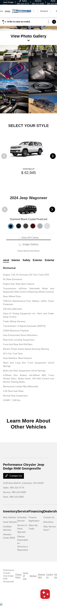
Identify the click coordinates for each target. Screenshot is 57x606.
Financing (35, 511)
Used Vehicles (10, 522)
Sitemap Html (41, 575)
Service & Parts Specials (22, 528)
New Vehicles (9, 517)
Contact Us (15, 475)
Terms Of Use (25, 576)
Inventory (10, 511)
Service (22, 511)
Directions (48, 522)
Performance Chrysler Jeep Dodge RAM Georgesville (8, 576)
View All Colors (30, 237)
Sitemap (33, 576)
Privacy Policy (18, 575)
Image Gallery (30, 244)
